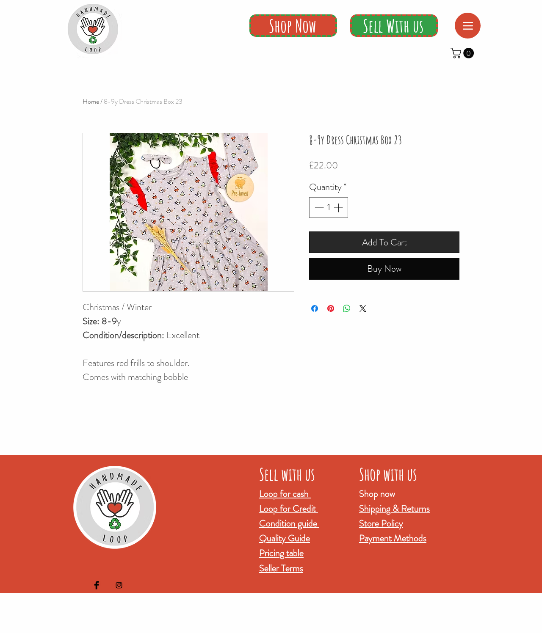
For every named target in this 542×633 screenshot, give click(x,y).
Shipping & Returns (394, 508)
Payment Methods (392, 538)
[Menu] (468, 26)
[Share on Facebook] (315, 308)
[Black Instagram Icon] (119, 585)
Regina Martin (314, 627)
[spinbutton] (328, 207)
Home (91, 101)
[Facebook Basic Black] (96, 585)
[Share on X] (363, 308)
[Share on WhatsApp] (347, 308)
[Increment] (339, 207)
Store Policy (381, 523)
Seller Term (279, 568)
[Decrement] (318, 207)
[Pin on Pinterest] (331, 308)
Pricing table (281, 552)
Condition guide (289, 523)
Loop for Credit (288, 508)
